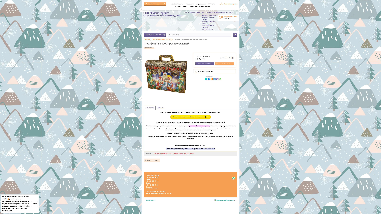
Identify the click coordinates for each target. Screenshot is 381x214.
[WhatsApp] (220, 79)
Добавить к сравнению (205, 71)
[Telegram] (214, 79)
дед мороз (190, 153)
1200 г (154, 153)
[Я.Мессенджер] (206, 79)
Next (186, 74)
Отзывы (161, 108)
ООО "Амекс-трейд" (156, 13)
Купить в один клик (204, 63)
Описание (150, 108)
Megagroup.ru (230, 200)
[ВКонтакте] (209, 79)
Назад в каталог (152, 160)
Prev (147, 74)
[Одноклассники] (212, 79)
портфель (182, 153)
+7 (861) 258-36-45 (209, 15)
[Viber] (217, 79)
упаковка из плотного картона (167, 153)
